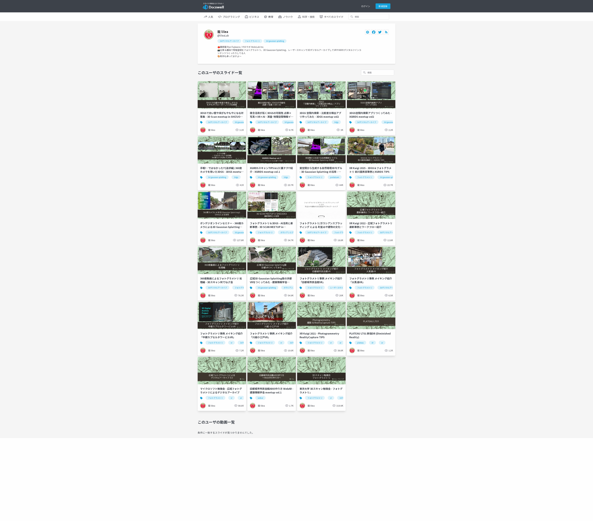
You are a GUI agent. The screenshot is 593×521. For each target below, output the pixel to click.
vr (231, 342)
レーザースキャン (337, 287)
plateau (360, 342)
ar (340, 342)
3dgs (336, 122)
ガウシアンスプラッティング (292, 232)
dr (372, 342)
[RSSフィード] (386, 32)
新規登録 (383, 6)
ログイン (365, 6)
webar (260, 398)
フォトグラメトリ (252, 41)
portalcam (334, 177)
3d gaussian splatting (275, 41)
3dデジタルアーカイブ (229, 41)
